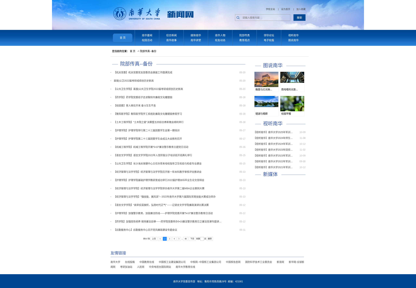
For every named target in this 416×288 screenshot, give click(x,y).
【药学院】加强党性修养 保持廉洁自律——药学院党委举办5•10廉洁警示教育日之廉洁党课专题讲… (167, 221)
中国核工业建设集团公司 (172, 262)
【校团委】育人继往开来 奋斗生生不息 (135, 105)
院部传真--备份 (148, 51)
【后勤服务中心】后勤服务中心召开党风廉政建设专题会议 (145, 229)
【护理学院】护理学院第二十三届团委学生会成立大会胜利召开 (148, 138)
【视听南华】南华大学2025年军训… (273, 132)
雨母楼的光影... (289, 89)
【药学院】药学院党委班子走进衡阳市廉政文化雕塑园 (143, 97)
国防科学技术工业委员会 (258, 262)
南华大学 (115, 262)
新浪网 (280, 262)
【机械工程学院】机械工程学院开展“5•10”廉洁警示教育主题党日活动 (151, 147)
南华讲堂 (196, 40)
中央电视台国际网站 (160, 266)
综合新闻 (171, 35)
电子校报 (269, 40)
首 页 (123, 37)
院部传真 (244, 35)
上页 (154, 239)
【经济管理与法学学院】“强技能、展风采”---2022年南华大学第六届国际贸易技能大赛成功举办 (165, 196)
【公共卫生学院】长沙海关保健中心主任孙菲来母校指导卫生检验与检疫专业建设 (158, 163)
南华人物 (220, 35)
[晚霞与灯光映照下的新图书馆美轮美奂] (266, 80)
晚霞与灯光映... (263, 89)
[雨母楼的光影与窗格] (292, 77)
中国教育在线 (146, 262)
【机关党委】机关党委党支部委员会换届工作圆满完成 (143, 72)
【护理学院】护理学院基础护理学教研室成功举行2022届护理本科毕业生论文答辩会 (159, 180)
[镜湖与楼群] (266, 101)
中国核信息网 (233, 262)
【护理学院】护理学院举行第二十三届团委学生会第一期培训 (147, 130)
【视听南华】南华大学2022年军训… (273, 161)
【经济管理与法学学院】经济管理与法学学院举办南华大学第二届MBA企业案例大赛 (159, 188)
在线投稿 (130, 262)
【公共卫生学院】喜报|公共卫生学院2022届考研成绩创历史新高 (148, 89)
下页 (192, 239)
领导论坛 (269, 35)
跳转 (210, 239)
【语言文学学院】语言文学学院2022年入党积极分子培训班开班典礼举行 (153, 155)
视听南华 (293, 35)
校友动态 (220, 40)
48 (186, 239)
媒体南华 (196, 35)
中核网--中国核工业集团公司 (205, 262)
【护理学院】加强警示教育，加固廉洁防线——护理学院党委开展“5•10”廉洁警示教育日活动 (163, 213)
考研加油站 (126, 266)
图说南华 (293, 40)
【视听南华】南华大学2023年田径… (273, 149)
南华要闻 (147, 35)
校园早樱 (286, 113)
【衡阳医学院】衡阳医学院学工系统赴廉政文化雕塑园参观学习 (148, 113)
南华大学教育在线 (185, 266)
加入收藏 (301, 9)
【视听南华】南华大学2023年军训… (273, 155)
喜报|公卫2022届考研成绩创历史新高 (134, 80)
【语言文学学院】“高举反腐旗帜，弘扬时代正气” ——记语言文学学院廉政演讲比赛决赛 (161, 205)
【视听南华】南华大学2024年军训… (273, 143)
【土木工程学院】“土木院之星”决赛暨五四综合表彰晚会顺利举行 (149, 122)
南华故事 (171, 40)
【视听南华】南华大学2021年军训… (273, 167)
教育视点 (244, 40)
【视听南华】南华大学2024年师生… (273, 138)
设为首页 (285, 9)
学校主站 (270, 9)
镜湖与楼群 (261, 113)
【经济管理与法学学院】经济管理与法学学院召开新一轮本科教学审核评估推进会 (158, 171)
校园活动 (147, 40)
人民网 (140, 266)
